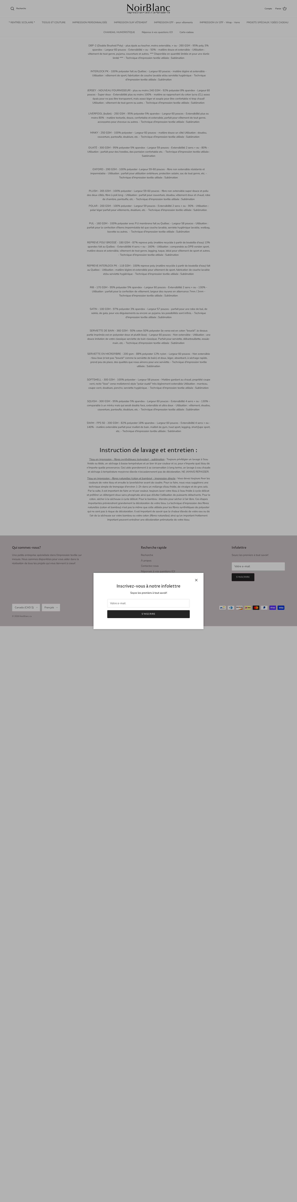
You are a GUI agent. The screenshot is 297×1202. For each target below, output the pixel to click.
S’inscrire (148, 614)
